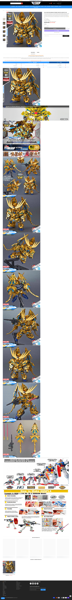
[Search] (16, 3)
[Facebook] (31, 583)
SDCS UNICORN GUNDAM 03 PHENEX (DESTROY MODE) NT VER (9, 574)
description (33, 52)
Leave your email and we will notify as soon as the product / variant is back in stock (54, 34)
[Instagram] (33, 583)
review (38, 52)
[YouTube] (37, 583)
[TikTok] (35, 583)
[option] (24, 29)
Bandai (47, 18)
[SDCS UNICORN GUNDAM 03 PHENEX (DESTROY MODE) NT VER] (9, 567)
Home (3, 10)
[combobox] (15, 3)
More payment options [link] (56, 32)
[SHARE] (68, 28)
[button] (4, 16)
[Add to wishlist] (67, 28)
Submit (43, 589)
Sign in (58, 3)
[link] (9, 556)
